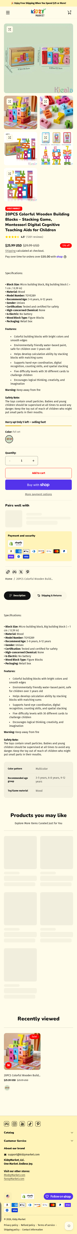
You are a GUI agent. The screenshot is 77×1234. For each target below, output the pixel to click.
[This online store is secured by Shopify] (16, 546)
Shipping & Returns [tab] (51, 595)
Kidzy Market (13, 209)
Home (8, 579)
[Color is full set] (7, 1087)
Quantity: (10, 453)
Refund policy (28, 1225)
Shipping (10, 250)
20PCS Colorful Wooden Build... (34, 579)
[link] (24, 237)
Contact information (32, 1229)
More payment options (38, 494)
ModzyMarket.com (14, 1175)
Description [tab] (19, 595)
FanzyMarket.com (14, 1178)
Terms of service (46, 1225)
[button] (69, 12)
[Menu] (8, 13)
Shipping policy (11, 1229)
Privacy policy (11, 1225)
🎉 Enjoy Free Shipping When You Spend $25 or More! (38, 3)
